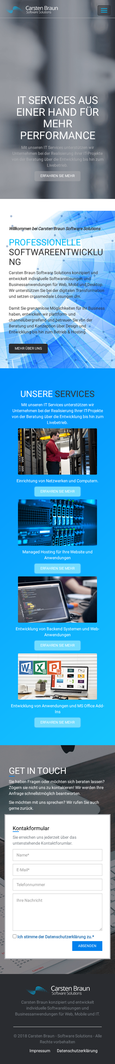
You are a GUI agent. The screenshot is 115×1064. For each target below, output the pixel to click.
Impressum (39, 1050)
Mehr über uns (28, 348)
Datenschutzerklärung (77, 1050)
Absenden (87, 946)
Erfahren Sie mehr (57, 176)
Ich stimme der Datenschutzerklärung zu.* (55, 936)
